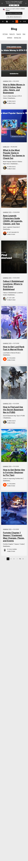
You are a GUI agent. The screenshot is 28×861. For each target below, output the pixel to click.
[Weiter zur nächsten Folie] (26, 3)
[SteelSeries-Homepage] (7, 21)
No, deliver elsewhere (13, 16)
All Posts (5, 34)
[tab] (13, 21)
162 (20, 558)
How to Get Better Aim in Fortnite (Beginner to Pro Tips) (14, 472)
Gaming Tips (17, 37)
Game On (12, 34)
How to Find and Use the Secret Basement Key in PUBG (13, 409)
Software (9, 37)
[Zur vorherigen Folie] (2, 3)
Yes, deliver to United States (14, 13)
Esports (19, 34)
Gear (24, 34)
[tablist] (13, 21)
